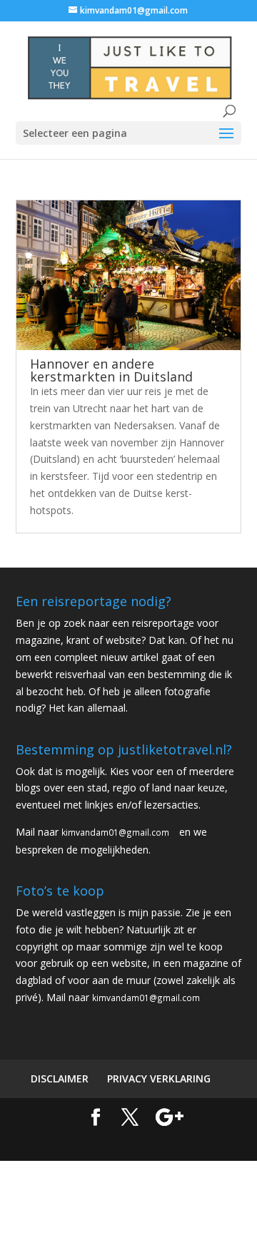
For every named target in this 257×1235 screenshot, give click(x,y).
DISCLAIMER (60, 1078)
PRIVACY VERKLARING (159, 1078)
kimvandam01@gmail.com (115, 832)
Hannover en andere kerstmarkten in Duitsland (111, 370)
